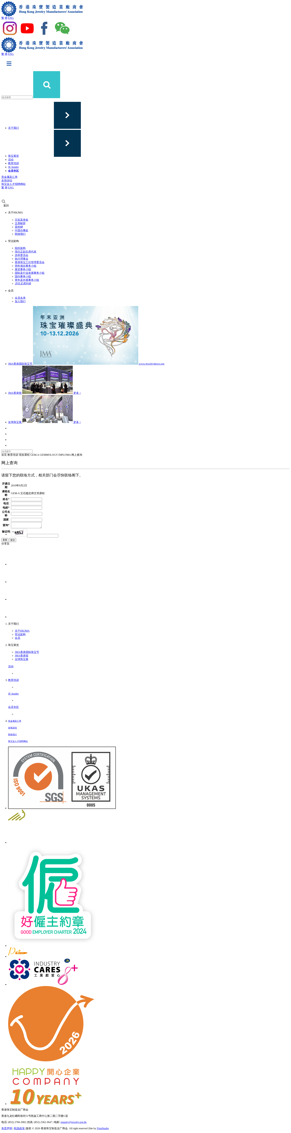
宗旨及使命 (21, 219)
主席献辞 (20, 223)
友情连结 (6, 180)
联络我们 (20, 234)
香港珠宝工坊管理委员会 (29, 262)
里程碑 (19, 226)
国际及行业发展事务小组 (29, 272)
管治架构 (20, 634)
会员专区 (13, 170)
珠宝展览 (13, 155)
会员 (17, 637)
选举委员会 (21, 255)
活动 (10, 159)
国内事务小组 (23, 276)
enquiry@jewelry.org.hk (74, 1122)
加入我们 (20, 301)
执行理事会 (21, 258)
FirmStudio (103, 1128)
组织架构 (20, 248)
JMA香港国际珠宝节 (27, 652)
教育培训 (13, 163)
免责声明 (6, 1128)
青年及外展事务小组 (27, 280)
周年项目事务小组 (25, 265)
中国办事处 (21, 230)
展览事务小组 (23, 269)
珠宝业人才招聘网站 (13, 184)
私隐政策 (19, 1128)
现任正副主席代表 (25, 251)
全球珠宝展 (21, 659)
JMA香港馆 (21, 655)
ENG (11, 18)
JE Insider (13, 167)
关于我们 (13, 127)
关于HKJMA (22, 630)
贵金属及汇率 (9, 177)
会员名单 (20, 297)
